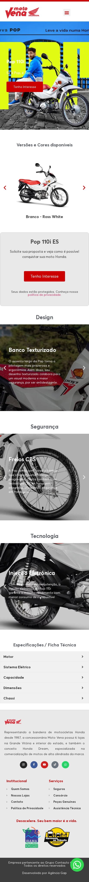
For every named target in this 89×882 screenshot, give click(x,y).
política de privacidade (44, 295)
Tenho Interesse (24, 87)
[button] (66, 12)
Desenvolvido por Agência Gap (44, 873)
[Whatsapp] (65, 765)
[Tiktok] (55, 765)
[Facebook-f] (34, 765)
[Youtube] (44, 765)
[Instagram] (23, 765)
